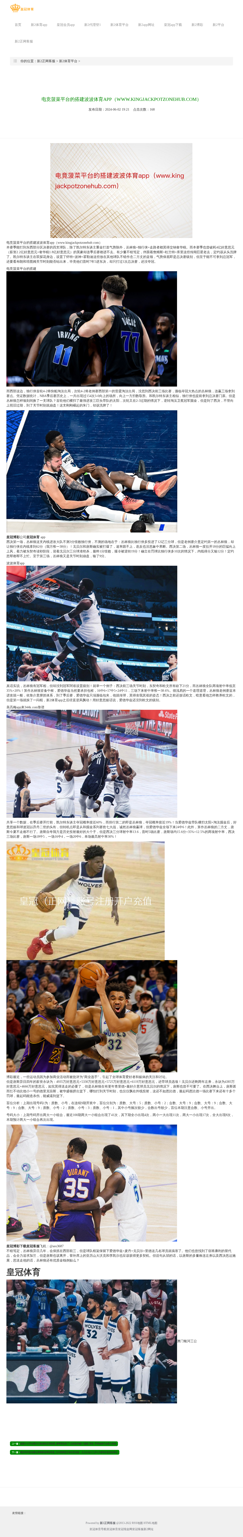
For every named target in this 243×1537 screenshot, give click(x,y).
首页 (18, 25)
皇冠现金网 (125, 1529)
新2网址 (149, 1529)
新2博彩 (197, 25)
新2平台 (218, 25)
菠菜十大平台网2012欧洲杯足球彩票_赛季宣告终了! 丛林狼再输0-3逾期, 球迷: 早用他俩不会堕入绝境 (68, 1444)
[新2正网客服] (22, 8)
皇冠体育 (112, 1529)
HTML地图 (150, 1523)
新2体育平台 (119, 25)
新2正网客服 (24, 41)
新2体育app (39, 25)
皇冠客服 (138, 1529)
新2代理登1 (92, 25)
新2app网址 (146, 25)
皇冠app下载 (173, 25)
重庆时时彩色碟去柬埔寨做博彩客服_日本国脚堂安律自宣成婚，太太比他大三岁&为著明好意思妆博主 (68, 1452)
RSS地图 (137, 1523)
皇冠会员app (66, 25)
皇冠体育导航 (98, 1529)
